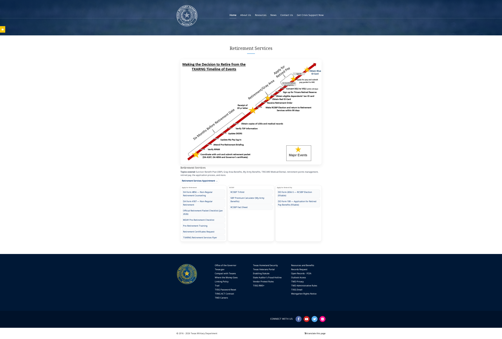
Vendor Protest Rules (263, 281)
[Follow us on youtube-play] (307, 319)
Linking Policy (222, 281)
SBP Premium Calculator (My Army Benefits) (247, 200)
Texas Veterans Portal (264, 269)
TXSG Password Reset (225, 289)
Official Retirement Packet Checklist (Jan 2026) (203, 212)
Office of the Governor (225, 265)
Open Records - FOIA (301, 273)
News (273, 15)
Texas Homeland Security (265, 265)
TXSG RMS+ (258, 285)
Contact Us (286, 15)
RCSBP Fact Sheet (239, 207)
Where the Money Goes (226, 277)
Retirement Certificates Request (198, 231)
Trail (217, 285)
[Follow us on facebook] (299, 319)
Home (233, 15)
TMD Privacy (297, 281)
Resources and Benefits (302, 265)
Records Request (299, 269)
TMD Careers (221, 297)
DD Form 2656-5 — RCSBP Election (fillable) (295, 194)
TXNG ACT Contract (224, 293)
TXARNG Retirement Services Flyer (200, 237)
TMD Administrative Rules (304, 285)
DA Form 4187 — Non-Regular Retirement (198, 203)
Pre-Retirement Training (195, 225)
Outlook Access (298, 277)
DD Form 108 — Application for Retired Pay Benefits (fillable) (297, 203)
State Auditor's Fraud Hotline (267, 277)
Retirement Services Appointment (200, 180)
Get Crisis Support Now (310, 15)
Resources (260, 15)
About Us (245, 15)
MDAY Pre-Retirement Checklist (198, 219)
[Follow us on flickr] (323, 319)
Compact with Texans (225, 273)
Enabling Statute (261, 273)
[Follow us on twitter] (315, 319)
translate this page (316, 333)
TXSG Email (296, 289)
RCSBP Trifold (237, 192)
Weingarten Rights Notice (303, 293)
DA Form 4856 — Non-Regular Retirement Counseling (198, 194)
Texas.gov (219, 269)
